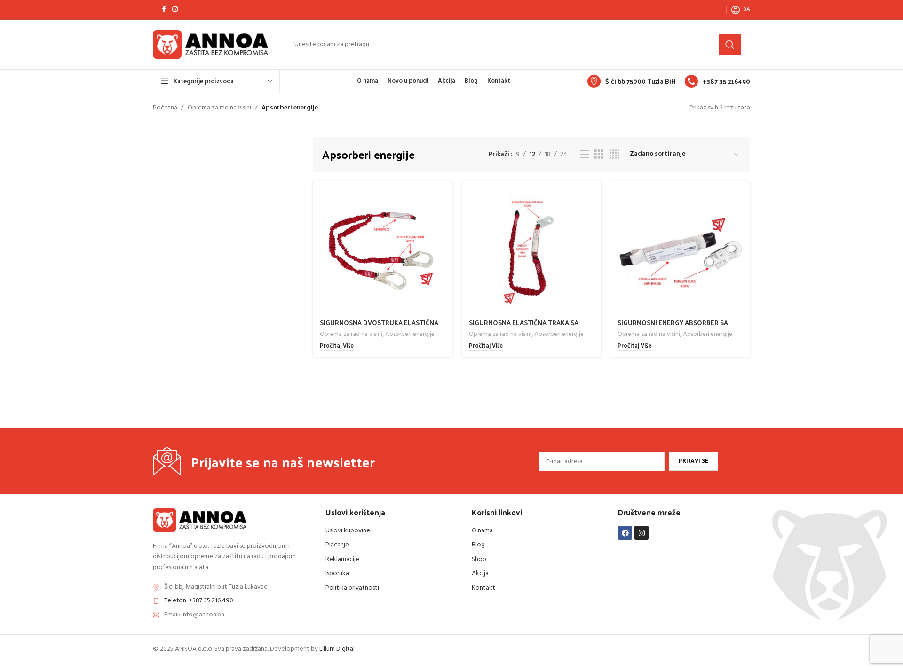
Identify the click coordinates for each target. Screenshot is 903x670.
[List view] (584, 154)
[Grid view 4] (614, 154)
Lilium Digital (337, 649)
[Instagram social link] (175, 9)
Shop (479, 559)
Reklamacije (342, 559)
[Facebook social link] (163, 9)
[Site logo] (210, 44)
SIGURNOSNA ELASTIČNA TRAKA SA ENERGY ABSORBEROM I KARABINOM (525, 327)
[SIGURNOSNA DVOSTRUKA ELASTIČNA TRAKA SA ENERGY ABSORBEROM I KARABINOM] (382, 251)
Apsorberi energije (410, 334)
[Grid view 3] (598, 154)
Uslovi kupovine (347, 530)
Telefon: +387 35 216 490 (198, 600)
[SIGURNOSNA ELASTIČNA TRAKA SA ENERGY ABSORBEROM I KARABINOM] (531, 251)
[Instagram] (641, 533)
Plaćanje (337, 544)
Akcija (480, 573)
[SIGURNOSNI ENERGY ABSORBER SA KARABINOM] (680, 251)
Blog (478, 544)
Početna (165, 108)
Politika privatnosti (352, 588)
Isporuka (337, 573)
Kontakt (483, 588)
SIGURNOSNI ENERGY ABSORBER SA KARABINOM (673, 327)
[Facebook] (625, 533)
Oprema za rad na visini (219, 108)
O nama (482, 530)
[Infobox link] (631, 81)
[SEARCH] (730, 44)
